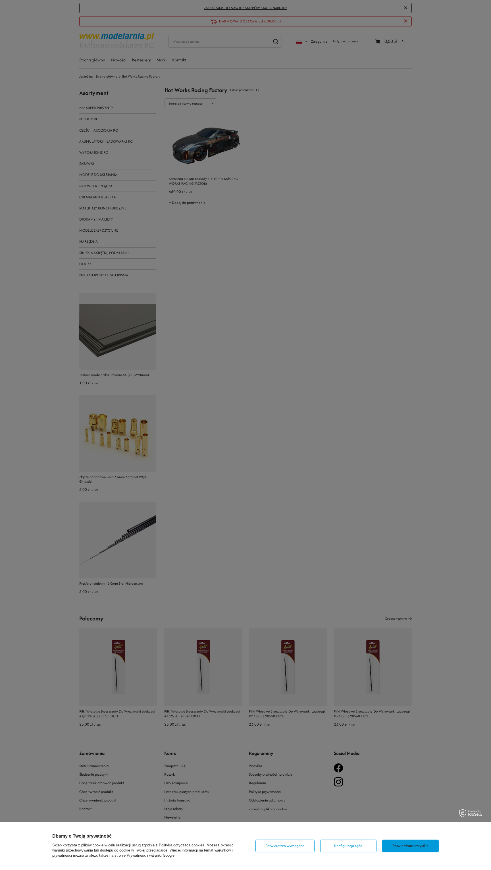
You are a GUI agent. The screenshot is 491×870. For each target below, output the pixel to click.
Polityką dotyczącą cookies (181, 845)
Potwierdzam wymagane (284, 845)
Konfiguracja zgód (348, 845)
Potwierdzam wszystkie (410, 845)
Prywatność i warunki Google (150, 855)
